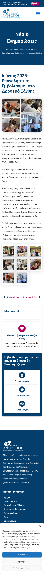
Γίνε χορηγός (22, 410)
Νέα (6, 517)
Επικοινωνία (10, 521)
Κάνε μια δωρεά (22, 395)
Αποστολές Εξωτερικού (15, 509)
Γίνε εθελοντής (22, 381)
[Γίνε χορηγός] (22, 404)
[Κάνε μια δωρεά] (22, 389)
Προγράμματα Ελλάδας (14, 505)
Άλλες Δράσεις (20, 49)
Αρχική (9, 49)
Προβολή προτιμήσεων (22, 568)
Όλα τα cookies (22, 555)
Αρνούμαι (22, 561)
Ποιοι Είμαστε (10, 501)
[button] (40, 526)
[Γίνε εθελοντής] (22, 375)
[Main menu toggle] (38, 13)
